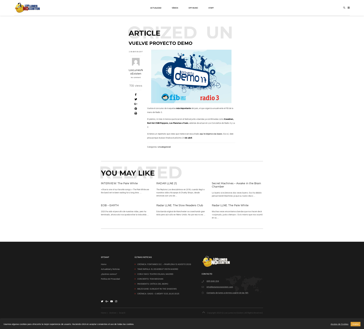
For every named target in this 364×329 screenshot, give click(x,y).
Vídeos (175, 8)
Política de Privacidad (110, 279)
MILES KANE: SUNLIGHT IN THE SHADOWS (157, 289)
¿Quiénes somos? (109, 274)
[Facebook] (136, 95)
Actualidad (155, 8)
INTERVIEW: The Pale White (119, 183)
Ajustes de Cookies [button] (340, 324)
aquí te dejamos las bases (211, 134)
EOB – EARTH (110, 205)
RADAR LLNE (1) (166, 183)
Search (122, 313)
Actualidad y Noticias (110, 269)
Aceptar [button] (355, 324)
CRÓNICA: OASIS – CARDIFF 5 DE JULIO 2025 (158, 294)
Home (103, 264)
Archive (112, 313)
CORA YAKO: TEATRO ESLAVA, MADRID (155, 274)
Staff (211, 8)
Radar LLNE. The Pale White (230, 205)
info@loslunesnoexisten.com (220, 287)
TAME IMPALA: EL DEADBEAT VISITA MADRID (157, 269)
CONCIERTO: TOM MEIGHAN (150, 279)
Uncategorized (164, 147)
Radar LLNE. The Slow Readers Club (179, 205)
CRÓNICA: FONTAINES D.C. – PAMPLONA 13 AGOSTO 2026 (164, 264)
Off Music (193, 8)
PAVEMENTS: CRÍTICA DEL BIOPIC (152, 284)
